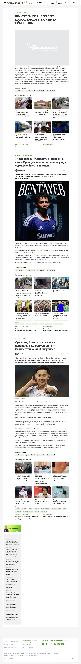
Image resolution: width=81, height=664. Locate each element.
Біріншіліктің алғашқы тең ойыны (52, 146)
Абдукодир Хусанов (28, 511)
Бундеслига (46, 2)
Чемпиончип (44, 511)
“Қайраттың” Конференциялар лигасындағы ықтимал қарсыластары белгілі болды (27, 329)
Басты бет (18, 12)
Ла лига (52, 2)
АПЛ (40, 2)
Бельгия (28, 324)
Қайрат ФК (34, 324)
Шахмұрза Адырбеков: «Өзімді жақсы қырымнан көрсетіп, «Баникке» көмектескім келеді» (12, 595)
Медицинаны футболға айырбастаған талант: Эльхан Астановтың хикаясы (12, 572)
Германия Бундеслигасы (10, 646)
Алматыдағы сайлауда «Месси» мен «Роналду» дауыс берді (55, 517)
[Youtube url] (51, 644)
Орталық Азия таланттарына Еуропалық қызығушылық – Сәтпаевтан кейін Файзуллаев (55, 329)
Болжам (67, 2)
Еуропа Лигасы (27, 644)
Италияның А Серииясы (10, 647)
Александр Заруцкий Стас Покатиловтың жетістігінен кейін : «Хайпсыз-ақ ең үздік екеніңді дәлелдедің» (11, 553)
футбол (22, 324)
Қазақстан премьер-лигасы (11, 641)
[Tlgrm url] (59, 644)
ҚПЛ (24, 2)
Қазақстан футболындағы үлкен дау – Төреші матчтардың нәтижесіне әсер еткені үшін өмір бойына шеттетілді (12, 616)
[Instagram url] (47, 644)
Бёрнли (37, 511)
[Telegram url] (55, 644)
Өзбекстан (24, 508)
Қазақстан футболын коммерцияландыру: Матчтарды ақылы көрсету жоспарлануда (12, 605)
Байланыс (69, 658)
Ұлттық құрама (30, 2)
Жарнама (74, 658)
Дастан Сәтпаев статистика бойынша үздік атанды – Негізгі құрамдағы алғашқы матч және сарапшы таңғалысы (11, 583)
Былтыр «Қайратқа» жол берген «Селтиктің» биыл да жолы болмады (12, 563)
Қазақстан (48, 324)
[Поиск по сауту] (74, 2)
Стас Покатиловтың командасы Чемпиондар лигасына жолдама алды (12, 543)
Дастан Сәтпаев (45, 508)
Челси (64, 508)
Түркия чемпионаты (56, 508)
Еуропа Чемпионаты (28, 647)
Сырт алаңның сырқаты (21, 146)
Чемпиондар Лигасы (28, 643)
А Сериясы (60, 2)
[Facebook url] (42, 644)
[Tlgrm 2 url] (63, 644)
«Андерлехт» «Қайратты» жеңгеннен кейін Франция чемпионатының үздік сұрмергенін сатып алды (26, 518)
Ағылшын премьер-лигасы (11, 643)
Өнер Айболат (22, 170)
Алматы (42, 324)
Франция (37, 508)
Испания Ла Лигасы (9, 644)
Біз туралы (63, 658)
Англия (30, 508)
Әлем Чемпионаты (28, 646)
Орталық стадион (57, 324)
